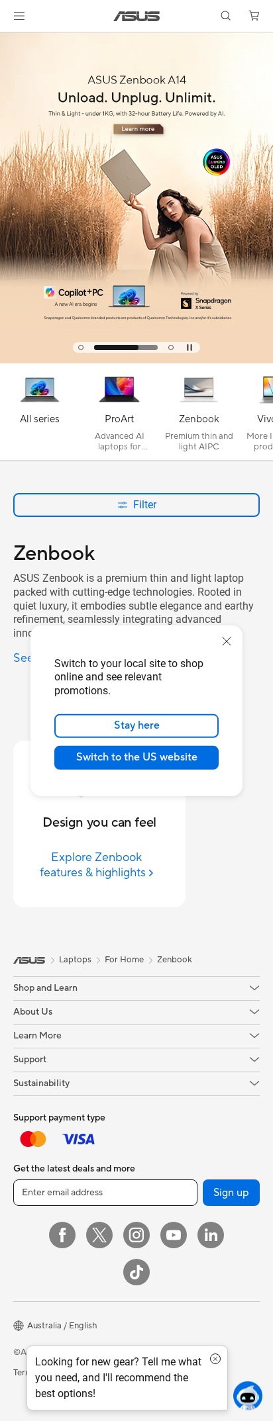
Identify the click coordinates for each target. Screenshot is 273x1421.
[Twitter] (99, 1235)
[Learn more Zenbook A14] (136, 360)
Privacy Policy (135, 1372)
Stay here (137, 725)
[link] (136, 16)
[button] (19, 16)
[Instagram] (136, 1235)
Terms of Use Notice (52, 1372)
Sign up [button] (231, 1192)
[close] (226, 640)
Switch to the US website (136, 757)
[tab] (80, 347)
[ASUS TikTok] (136, 1272)
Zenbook (174, 959)
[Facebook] (62, 1235)
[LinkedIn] (210, 1235)
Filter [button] (144, 504)
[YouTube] (173, 1235)
